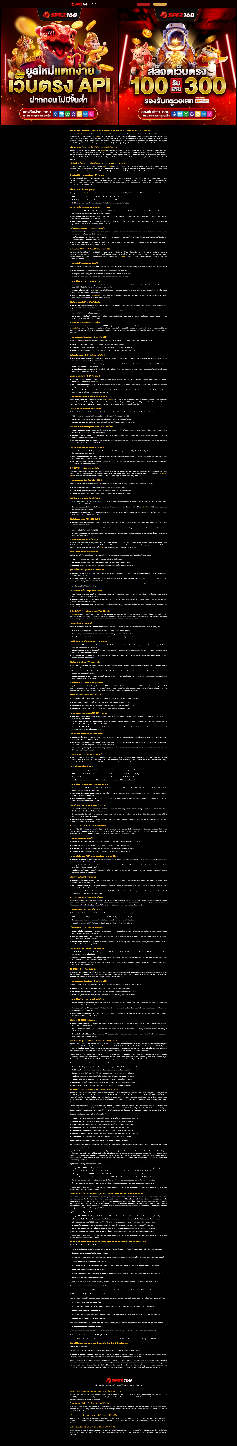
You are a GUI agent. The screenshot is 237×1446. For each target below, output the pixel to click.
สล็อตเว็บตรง (95, 4)
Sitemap (103, 4)
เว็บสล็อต (99, 136)
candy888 (103, 150)
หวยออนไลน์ (74, 328)
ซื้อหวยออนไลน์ (95, 295)
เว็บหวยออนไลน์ (75, 614)
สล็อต (123, 256)
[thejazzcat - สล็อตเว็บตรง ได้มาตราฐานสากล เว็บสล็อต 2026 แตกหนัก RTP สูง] (79, 4)
